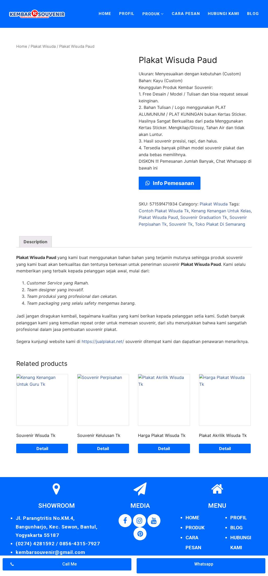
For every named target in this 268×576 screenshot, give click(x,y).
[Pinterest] (140, 533)
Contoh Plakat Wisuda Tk (164, 210)
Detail (42, 448)
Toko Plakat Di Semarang (220, 224)
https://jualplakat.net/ (103, 341)
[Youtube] (153, 520)
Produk (151, 14)
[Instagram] (139, 520)
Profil (127, 13)
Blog (253, 13)
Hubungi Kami (223, 13)
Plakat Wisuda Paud (158, 217)
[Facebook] (125, 520)
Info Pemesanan (173, 183)
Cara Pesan (186, 13)
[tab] (35, 242)
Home (105, 13)
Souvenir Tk (181, 224)
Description (35, 241)
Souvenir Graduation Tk (203, 217)
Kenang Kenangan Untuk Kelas (221, 210)
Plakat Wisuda (43, 46)
